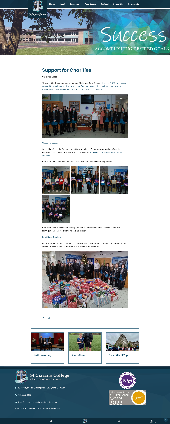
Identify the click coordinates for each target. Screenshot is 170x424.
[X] (51, 421)
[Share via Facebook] (43, 317)
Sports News (78, 355)
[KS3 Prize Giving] (47, 342)
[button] (62, 4)
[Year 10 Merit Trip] (122, 342)
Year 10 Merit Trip (118, 355)
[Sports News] (85, 342)
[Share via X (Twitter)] (49, 317)
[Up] (166, 420)
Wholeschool (55, 408)
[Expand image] (56, 180)
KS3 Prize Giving (42, 355)
